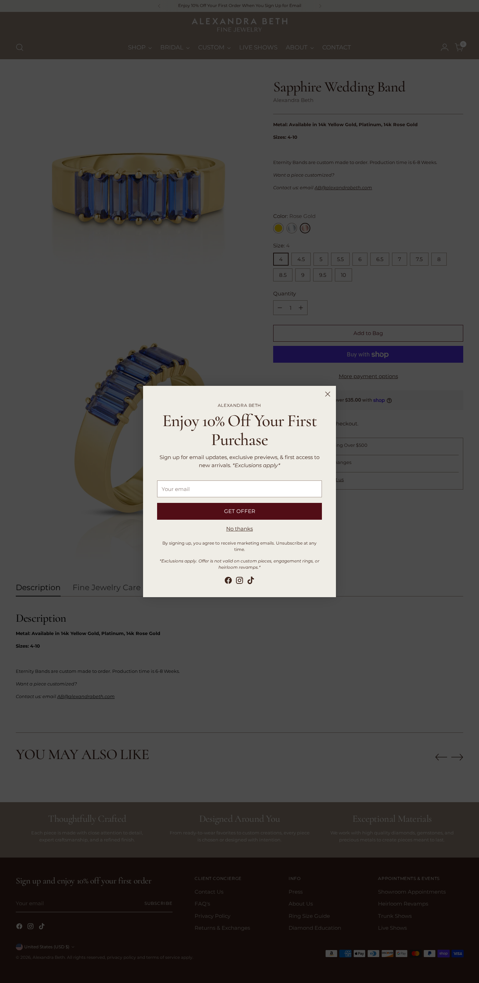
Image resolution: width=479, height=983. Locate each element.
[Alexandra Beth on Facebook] (228, 581)
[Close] (327, 394)
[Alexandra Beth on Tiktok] (251, 581)
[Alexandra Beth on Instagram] (239, 581)
